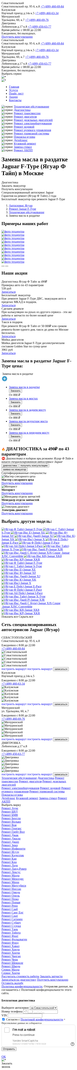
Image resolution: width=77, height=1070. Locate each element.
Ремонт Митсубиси (13, 885)
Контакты (15, 100)
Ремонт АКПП (23, 150)
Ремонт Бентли (11, 818)
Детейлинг (21, 140)
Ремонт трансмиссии (27, 113)
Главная (14, 86)
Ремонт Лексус (11, 872)
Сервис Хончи (10, 973)
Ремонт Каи (9, 858)
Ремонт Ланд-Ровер (14, 868)
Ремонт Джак (10, 835)
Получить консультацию (17, 36)
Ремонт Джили (11, 838)
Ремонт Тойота (11, 932)
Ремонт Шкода (10, 966)
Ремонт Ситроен (12, 919)
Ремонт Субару (11, 922)
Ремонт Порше (10, 902)
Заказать (15, 390)
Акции (13, 96)
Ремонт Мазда (10, 875)
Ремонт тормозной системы (31, 133)
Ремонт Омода (10, 892)
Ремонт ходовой (24, 126)
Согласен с (34, 1019)
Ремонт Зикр (9, 845)
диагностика (10, 465)
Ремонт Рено (9, 905)
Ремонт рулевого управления (32, 130)
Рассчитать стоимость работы (20, 976)
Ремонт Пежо (10, 899)
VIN (4, 1015)
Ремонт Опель (10, 895)
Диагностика (22, 110)
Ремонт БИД (9, 811)
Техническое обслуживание (31, 106)
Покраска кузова (24, 136)
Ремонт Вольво (11, 821)
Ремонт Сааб (9, 909)
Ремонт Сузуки (11, 925)
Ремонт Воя (8, 825)
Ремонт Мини (10, 882)
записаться (61, 669)
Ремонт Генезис (11, 828)
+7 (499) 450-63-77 (39, 26)
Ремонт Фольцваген (14, 939)
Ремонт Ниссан (11, 889)
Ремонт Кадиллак (12, 855)
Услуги (13, 90)
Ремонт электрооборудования (33, 123)
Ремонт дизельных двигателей (33, 120)
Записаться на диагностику (18, 979)
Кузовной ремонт (25, 143)
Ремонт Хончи (10, 952)
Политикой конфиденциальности (42, 1019)
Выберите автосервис (15, 1007)
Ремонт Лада (9, 865)
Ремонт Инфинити (13, 848)
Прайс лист (16, 93)
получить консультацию (34, 465)
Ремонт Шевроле (12, 962)
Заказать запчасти (51, 976)
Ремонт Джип (10, 841)
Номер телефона (11, 1011)
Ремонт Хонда (10, 949)
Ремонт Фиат (9, 936)
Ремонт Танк (9, 929)
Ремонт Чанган (11, 956)
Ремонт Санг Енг (12, 912)
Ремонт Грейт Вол (13, 831)
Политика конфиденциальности (21, 986)
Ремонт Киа (9, 862)
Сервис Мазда (10, 969)
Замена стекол (23, 146)
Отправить (9, 1049)
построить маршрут (14, 669)
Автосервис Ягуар (21, 205)
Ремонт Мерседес (12, 878)
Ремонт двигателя (25, 116)
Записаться (8, 291)
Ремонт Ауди (9, 808)
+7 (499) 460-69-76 (37, 19)
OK (3, 1056)
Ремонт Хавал (10, 946)
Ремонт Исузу (10, 852)
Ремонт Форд (10, 942)
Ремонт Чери (9, 959)
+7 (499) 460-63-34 (46, 13)
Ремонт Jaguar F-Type (22, 208)
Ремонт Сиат (9, 915)
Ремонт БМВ (9, 815)
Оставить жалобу (12, 983)
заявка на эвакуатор (14, 469)
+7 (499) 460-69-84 (52, 6)
